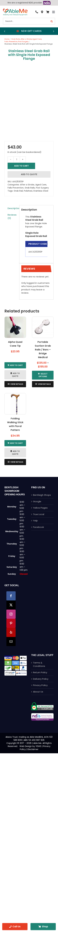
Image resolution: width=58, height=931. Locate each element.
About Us (38, 691)
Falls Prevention (16, 187)
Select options (43, 375)
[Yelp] (11, 632)
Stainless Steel (40, 190)
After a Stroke (27, 184)
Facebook (38, 527)
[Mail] (11, 641)
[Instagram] (11, 614)
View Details (16, 384)
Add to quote (29, 174)
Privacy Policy (40, 685)
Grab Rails (30, 187)
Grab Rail (18, 190)
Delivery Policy (40, 678)
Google (37, 501)
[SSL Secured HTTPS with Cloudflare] (42, 703)
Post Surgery (42, 187)
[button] (4, 31)
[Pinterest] (11, 623)
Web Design (25, 746)
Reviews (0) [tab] (12, 216)
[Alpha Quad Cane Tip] (15, 327)
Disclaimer (33, 749)
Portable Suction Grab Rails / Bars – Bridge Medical (43, 349)
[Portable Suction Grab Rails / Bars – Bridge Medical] (43, 327)
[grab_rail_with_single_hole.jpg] (29, 100)
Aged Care (40, 184)
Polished (28, 190)
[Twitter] (11, 605)
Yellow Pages (40, 507)
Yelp (35, 520)
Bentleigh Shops (42, 494)
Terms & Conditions (39, 664)
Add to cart (21, 165)
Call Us (16, 926)
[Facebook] (11, 595)
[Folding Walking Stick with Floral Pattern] (15, 403)
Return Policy (40, 672)
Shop (45, 926)
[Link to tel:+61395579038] (36, 12)
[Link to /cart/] (47, 12)
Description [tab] (12, 208)
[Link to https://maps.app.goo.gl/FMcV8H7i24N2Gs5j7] (42, 12)
